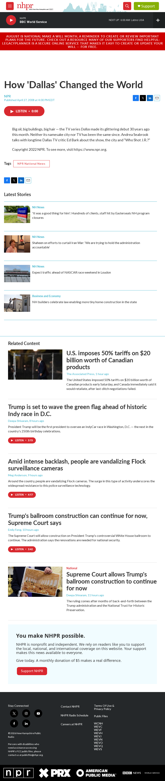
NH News (38, 207)
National (71, 568)
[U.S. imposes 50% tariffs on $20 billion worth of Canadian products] (35, 364)
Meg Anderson (17, 475)
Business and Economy (46, 296)
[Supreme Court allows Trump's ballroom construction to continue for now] (35, 582)
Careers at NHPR (71, 724)
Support (148, 6)
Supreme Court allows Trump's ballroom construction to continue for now (111, 581)
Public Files (101, 716)
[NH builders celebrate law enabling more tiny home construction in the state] (17, 303)
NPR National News (31, 163)
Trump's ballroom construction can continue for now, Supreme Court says (77, 519)
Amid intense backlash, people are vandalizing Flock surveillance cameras (77, 464)
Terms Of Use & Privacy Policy (104, 707)
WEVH (98, 733)
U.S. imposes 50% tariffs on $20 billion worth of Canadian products (108, 360)
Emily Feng (14, 529)
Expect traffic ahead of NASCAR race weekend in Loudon (71, 272)
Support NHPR (32, 671)
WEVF (98, 729)
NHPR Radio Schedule (74, 715)
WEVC (98, 726)
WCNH (98, 723)
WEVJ (97, 736)
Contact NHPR (70, 706)
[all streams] (159, 20)
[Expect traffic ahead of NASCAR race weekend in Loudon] (17, 273)
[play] (11, 20)
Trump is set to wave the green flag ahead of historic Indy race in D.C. (77, 410)
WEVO (98, 742)
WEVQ (98, 746)
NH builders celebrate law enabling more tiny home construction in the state (84, 302)
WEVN (98, 739)
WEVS (98, 749)
